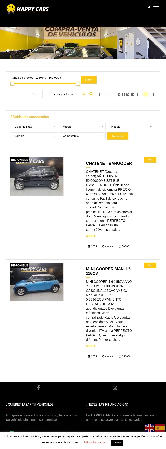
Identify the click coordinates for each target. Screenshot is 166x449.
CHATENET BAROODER (109, 163)
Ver (150, 159)
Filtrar (89, 79)
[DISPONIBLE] (36, 176)
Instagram (115, 388)
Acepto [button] (117, 442)
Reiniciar (117, 136)
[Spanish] (160, 427)
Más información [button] (95, 442)
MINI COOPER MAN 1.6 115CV (108, 271)
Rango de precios (22, 77)
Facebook (38, 388)
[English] (150, 427)
